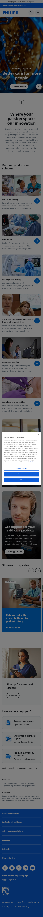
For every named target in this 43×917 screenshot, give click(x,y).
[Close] (38, 434)
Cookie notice (33, 462)
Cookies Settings (21, 468)
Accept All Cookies (21, 480)
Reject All (21, 474)
